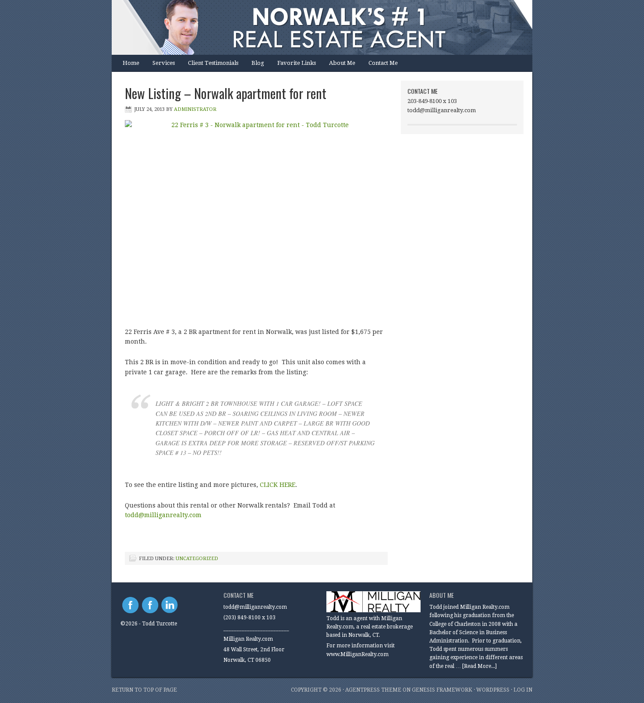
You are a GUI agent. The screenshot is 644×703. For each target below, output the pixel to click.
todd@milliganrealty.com (163, 514)
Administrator (195, 109)
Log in (522, 690)
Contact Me (383, 63)
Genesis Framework (442, 690)
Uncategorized (197, 558)
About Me (342, 63)
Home (131, 63)
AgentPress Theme (373, 690)
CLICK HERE (277, 484)
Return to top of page (144, 690)
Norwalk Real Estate (313, 27)
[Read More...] (479, 666)
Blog (257, 63)
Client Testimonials (213, 63)
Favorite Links (296, 63)
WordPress (493, 690)
